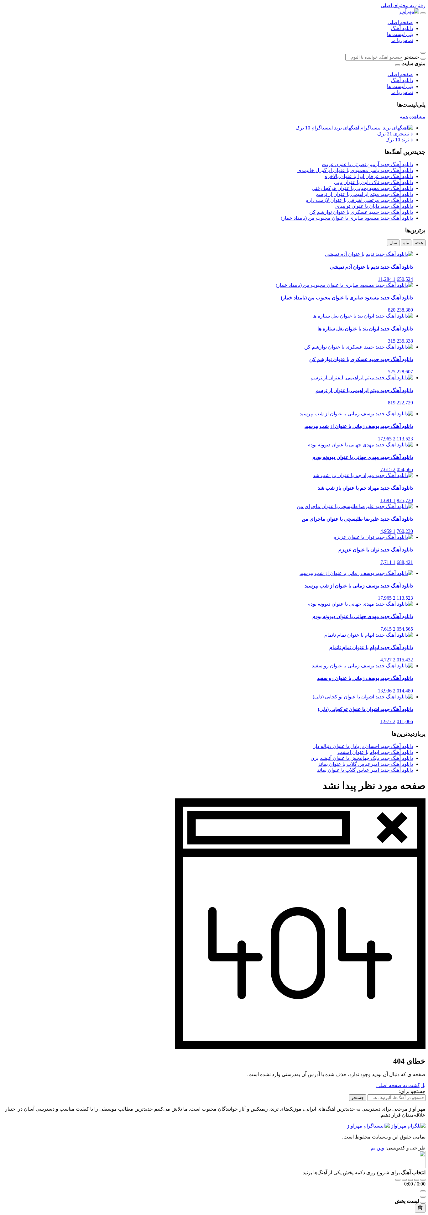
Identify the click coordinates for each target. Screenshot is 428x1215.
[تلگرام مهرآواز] (408, 1125)
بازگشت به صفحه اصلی (400, 1085)
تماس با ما (402, 40)
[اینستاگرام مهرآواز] (368, 1125)
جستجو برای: (412, 1091)
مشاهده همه (412, 116)
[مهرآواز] (409, 11)
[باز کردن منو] (422, 13)
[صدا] (422, 1191)
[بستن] (422, 1203)
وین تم (377, 1147)
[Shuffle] (422, 1180)
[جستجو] (422, 59)
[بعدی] (416, 1180)
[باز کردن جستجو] (422, 53)
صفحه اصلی (400, 22)
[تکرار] (397, 1180)
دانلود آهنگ (402, 28)
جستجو (412, 57)
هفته (419, 242)
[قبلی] (404, 1180)
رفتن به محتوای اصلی (403, 5)
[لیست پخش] (422, 1197)
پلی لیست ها (400, 34)
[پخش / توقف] (410, 1180)
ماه (406, 242)
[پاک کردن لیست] (420, 1208)
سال (393, 242)
